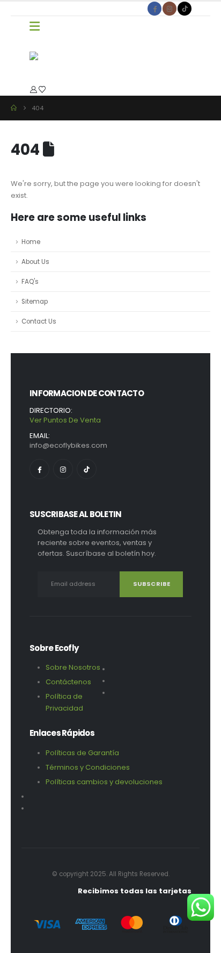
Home (30, 242)
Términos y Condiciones (88, 767)
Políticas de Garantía (82, 753)
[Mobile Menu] (35, 26)
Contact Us (38, 321)
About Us (35, 261)
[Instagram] (169, 9)
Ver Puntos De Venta (65, 420)
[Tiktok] (184, 9)
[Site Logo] (57, 60)
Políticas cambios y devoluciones (104, 782)
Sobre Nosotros (73, 667)
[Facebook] (154, 9)
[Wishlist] (42, 89)
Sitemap (34, 301)
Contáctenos (68, 682)
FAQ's (30, 281)
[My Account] (34, 89)
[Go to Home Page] (14, 108)
